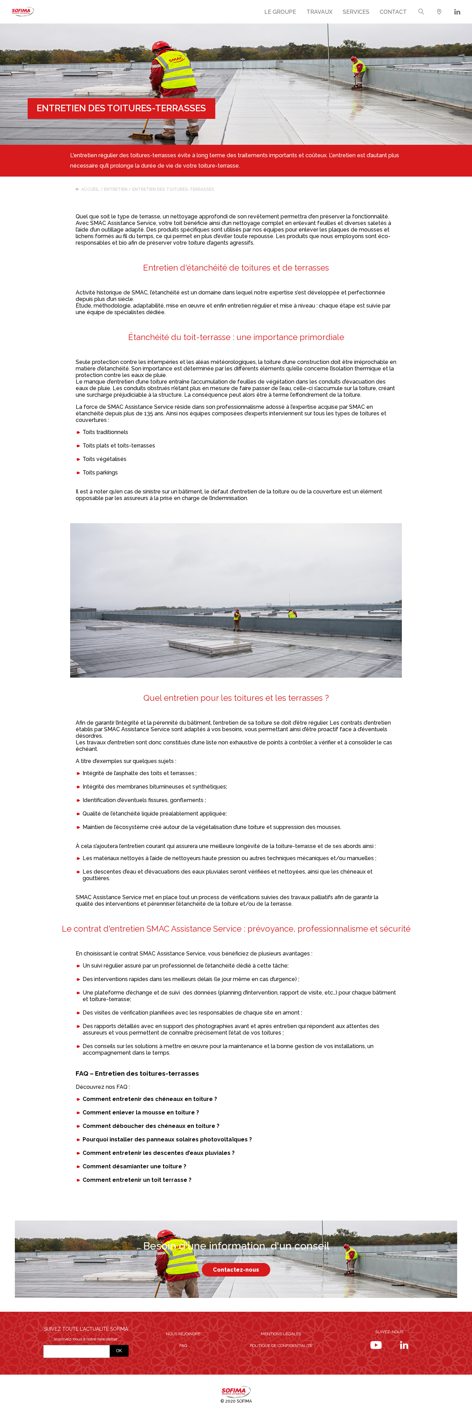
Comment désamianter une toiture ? (134, 1166)
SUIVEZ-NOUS (389, 1331)
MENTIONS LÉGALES (281, 1333)
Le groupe (280, 12)
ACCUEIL (90, 189)
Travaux (319, 12)
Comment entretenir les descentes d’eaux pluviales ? (159, 1153)
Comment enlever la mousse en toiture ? (141, 1112)
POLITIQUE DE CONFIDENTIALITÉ (281, 1345)
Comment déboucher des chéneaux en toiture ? (151, 1126)
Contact (393, 12)
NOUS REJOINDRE (183, 1333)
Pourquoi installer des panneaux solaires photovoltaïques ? (167, 1139)
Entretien (116, 189)
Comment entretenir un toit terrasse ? (137, 1180)
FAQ (183, 1345)
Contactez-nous (236, 1269)
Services (356, 12)
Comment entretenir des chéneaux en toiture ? (150, 1099)
